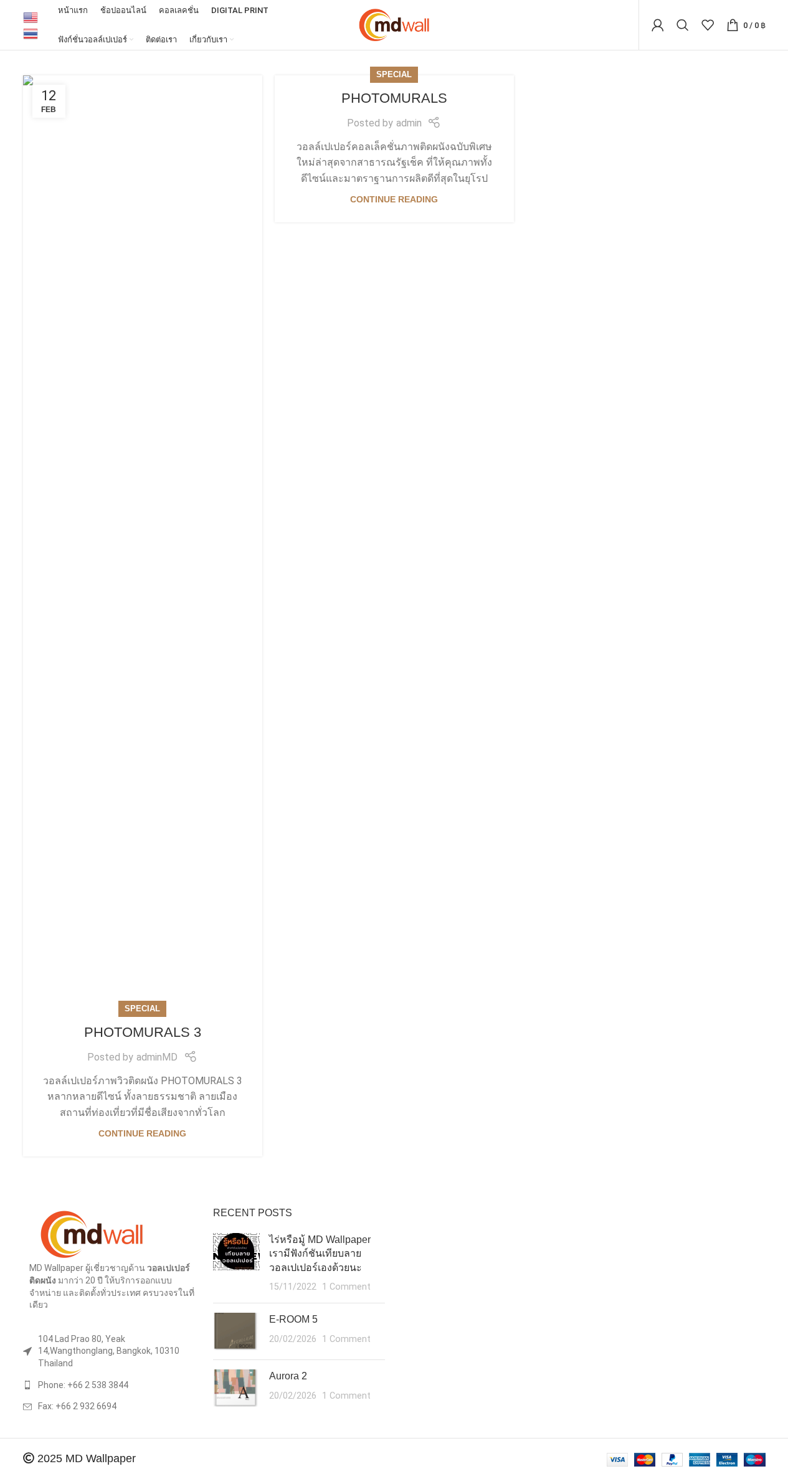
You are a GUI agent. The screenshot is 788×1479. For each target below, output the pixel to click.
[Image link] (91, 1234)
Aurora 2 (288, 1376)
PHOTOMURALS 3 (142, 1032)
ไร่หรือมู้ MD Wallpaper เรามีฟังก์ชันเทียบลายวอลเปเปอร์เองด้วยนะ (320, 1253)
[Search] (682, 24)
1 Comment (346, 1287)
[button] (38, 542)
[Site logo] (394, 24)
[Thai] (31, 33)
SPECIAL (142, 1008)
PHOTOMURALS (394, 98)
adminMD (157, 1057)
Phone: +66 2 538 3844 (83, 1385)
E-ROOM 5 (293, 1319)
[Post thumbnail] (236, 1263)
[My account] (657, 24)
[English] (31, 16)
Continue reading (142, 1133)
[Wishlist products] (707, 24)
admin (409, 123)
